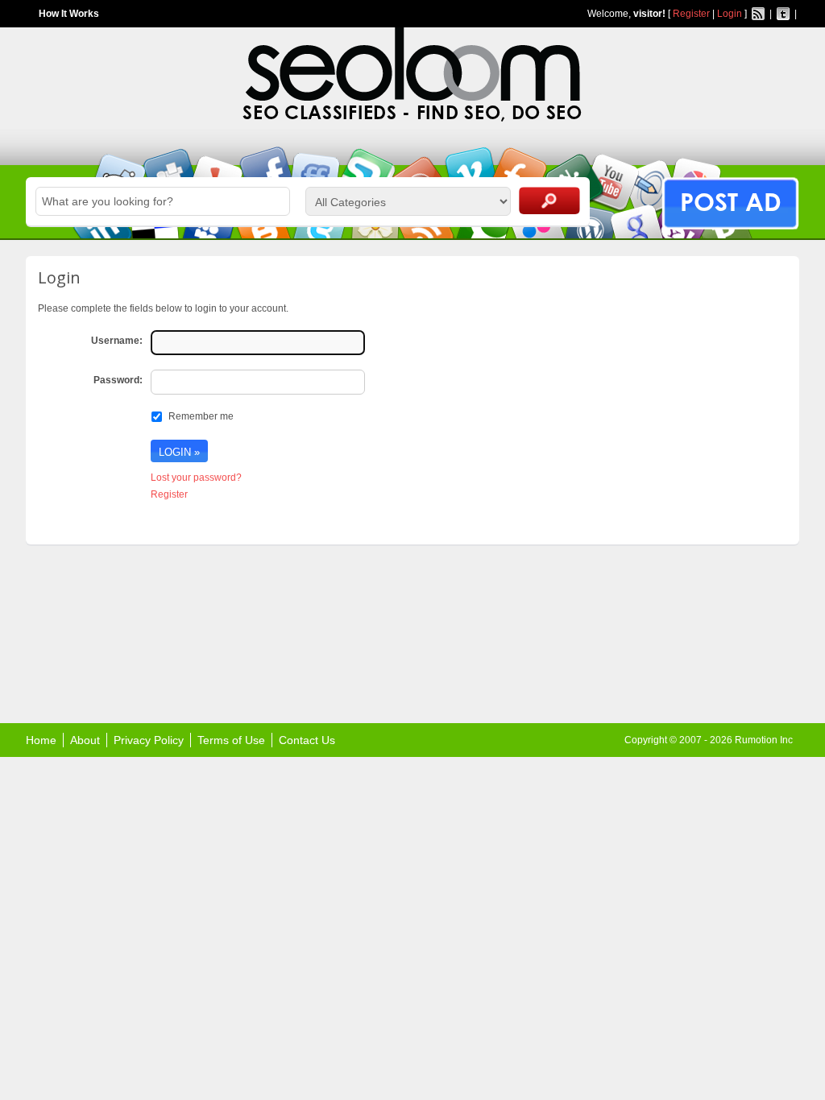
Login (729, 13)
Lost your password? (196, 477)
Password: (118, 380)
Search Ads (549, 200)
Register (691, 13)
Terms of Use (231, 740)
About (85, 740)
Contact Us (307, 740)
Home (41, 740)
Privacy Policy (149, 740)
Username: (117, 340)
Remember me (201, 416)
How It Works (69, 13)
